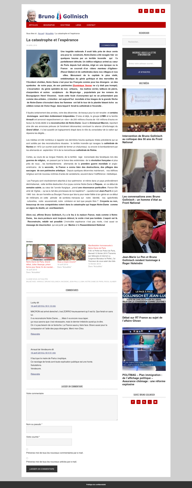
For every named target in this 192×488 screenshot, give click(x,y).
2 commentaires (109, 45)
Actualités (43, 279)
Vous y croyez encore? (66, 261)
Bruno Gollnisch (52, 281)
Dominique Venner (82, 85)
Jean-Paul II (74, 281)
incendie (65, 281)
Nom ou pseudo (34, 424)
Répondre (35, 333)
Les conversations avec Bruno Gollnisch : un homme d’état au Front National (142, 199)
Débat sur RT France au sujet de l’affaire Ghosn (142, 319)
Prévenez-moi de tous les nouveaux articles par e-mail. (51, 461)
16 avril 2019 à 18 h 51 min (43, 352)
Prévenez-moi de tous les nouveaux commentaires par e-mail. (54, 452)
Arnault (40, 281)
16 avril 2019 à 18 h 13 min (43, 305)
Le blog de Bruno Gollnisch (60, 15)
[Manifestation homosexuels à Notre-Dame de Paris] (103, 256)
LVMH (82, 281)
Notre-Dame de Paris (94, 281)
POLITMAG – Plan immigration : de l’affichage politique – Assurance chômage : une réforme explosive (143, 379)
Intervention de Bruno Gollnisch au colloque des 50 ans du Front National (142, 139)
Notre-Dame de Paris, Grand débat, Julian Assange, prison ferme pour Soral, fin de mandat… (40, 264)
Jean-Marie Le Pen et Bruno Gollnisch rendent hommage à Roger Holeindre (141, 260)
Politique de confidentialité (96, 484)
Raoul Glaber (110, 281)
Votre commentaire (35, 393)
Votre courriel (33, 436)
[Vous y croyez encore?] (71, 252)
